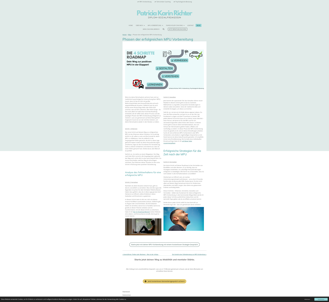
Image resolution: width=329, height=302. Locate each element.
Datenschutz (127, 295)
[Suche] (163, 29)
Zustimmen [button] (321, 299)
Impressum (126, 291)
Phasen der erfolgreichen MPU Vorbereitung (147, 35)
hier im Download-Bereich (141, 212)
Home (124, 35)
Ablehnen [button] (307, 299)
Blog (129, 35)
